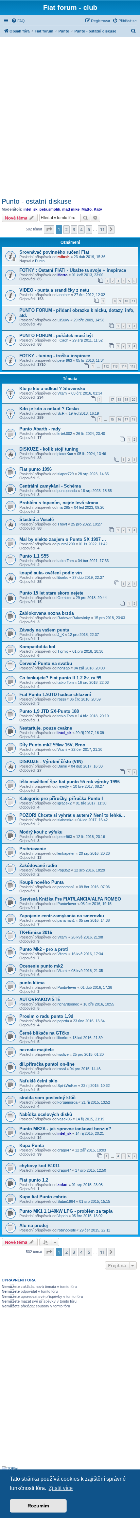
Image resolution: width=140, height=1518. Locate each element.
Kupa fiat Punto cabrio (43, 1196)
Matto (87, 209)
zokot (62, 1185)
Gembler (64, 598)
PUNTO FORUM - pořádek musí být (56, 335)
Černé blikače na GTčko (44, 1033)
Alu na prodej (33, 1225)
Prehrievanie (32, 848)
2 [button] (66, 229)
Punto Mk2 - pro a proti (43, 949)
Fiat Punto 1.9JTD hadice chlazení (55, 694)
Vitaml (62, 393)
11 (133, 301)
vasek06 (64, 1119)
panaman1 (66, 887)
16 (119, 419)
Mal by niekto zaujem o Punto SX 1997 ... (62, 539)
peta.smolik (49, 209)
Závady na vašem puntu (44, 629)
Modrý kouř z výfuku (41, 832)
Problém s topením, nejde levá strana (58, 502)
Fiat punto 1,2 (33, 1180)
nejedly (63, 786)
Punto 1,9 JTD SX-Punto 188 (49, 711)
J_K (60, 634)
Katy (98, 209)
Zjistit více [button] (61, 1488)
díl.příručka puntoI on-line (46, 1064)
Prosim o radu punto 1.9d (46, 1016)
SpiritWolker (67, 1085)
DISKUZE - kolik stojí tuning (48, 449)
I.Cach (62, 340)
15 (112, 419)
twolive (63, 1054)
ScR (61, 413)
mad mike (71, 209)
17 (112, 399)
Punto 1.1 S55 (34, 556)
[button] (49, 229)
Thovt (62, 524)
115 (132, 366)
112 (106, 366)
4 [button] (81, 229)
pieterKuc (65, 454)
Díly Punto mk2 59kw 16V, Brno (52, 744)
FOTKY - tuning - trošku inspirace (54, 355)
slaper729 (65, 474)
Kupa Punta (31, 1145)
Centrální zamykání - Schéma (50, 486)
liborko (62, 577)
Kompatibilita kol (37, 646)
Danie (62, 766)
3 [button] (74, 229)
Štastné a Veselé (36, 519)
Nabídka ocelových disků (45, 1114)
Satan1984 (66, 1201)
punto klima (32, 982)
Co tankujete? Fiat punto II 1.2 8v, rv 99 (60, 677)
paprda (63, 1021)
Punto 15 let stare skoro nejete (51, 593)
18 (119, 399)
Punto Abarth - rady (39, 428)
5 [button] (89, 229)
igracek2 (64, 803)
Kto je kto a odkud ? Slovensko (52, 388)
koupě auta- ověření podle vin (50, 572)
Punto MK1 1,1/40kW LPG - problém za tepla (65, 1211)
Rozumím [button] (38, 1505)
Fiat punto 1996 (35, 469)
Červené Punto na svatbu (45, 663)
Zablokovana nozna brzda (46, 613)
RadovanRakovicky (73, 618)
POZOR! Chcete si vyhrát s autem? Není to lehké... (72, 815)
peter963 (64, 360)
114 (123, 366)
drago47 (64, 1150)
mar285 (63, 507)
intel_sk (30, 209)
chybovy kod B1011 (39, 1165)
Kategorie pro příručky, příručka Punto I (61, 798)
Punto (40, 261)
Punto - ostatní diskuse (36, 201)
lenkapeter (66, 853)
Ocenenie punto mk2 (41, 966)
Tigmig (62, 651)
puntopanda (67, 491)
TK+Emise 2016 (35, 932)
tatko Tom (65, 561)
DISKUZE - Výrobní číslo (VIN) (51, 761)
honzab (63, 668)
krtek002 (64, 433)
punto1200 (66, 544)
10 (126, 301)
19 (126, 399)
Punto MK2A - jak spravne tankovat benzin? (65, 1128)
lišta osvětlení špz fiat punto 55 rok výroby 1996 (69, 781)
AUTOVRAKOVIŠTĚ (39, 999)
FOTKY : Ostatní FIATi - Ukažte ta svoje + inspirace (72, 270)
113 (115, 366)
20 (133, 399)
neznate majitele (36, 1049)
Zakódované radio (38, 865)
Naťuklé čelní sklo (38, 1080)
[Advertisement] (70, 116)
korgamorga (67, 1102)
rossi (61, 699)
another (63, 295)
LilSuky (63, 320)
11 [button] (102, 229)
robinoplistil (66, 1230)
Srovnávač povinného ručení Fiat (54, 252)
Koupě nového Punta (41, 882)
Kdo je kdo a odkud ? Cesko (49, 408)
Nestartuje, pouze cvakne (45, 728)
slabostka (65, 820)
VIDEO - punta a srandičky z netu (54, 290)
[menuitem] (18, 21)
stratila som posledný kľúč (47, 1097)
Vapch (62, 1216)
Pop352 (63, 870)
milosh (63, 257)
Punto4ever (66, 904)
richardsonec (68, 1004)
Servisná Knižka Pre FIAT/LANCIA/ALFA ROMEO (70, 899)
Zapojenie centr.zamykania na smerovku (61, 915)
